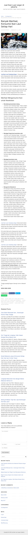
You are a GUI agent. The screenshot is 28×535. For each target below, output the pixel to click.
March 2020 (3, 494)
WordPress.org (4, 522)
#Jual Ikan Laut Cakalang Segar (14, 298)
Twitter (18, 293)
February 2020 (4, 497)
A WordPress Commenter (6, 487)
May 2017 (3, 500)
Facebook (12, 293)
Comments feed (4, 520)
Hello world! (16, 487)
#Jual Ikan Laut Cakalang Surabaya (11, 300)
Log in (2, 514)
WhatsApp (5, 295)
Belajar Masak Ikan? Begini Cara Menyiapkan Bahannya (13, 472)
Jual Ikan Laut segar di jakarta (14, 6)
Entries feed (3, 517)
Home (2, 16)
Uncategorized (8, 16)
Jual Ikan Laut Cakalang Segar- (9, 49)
